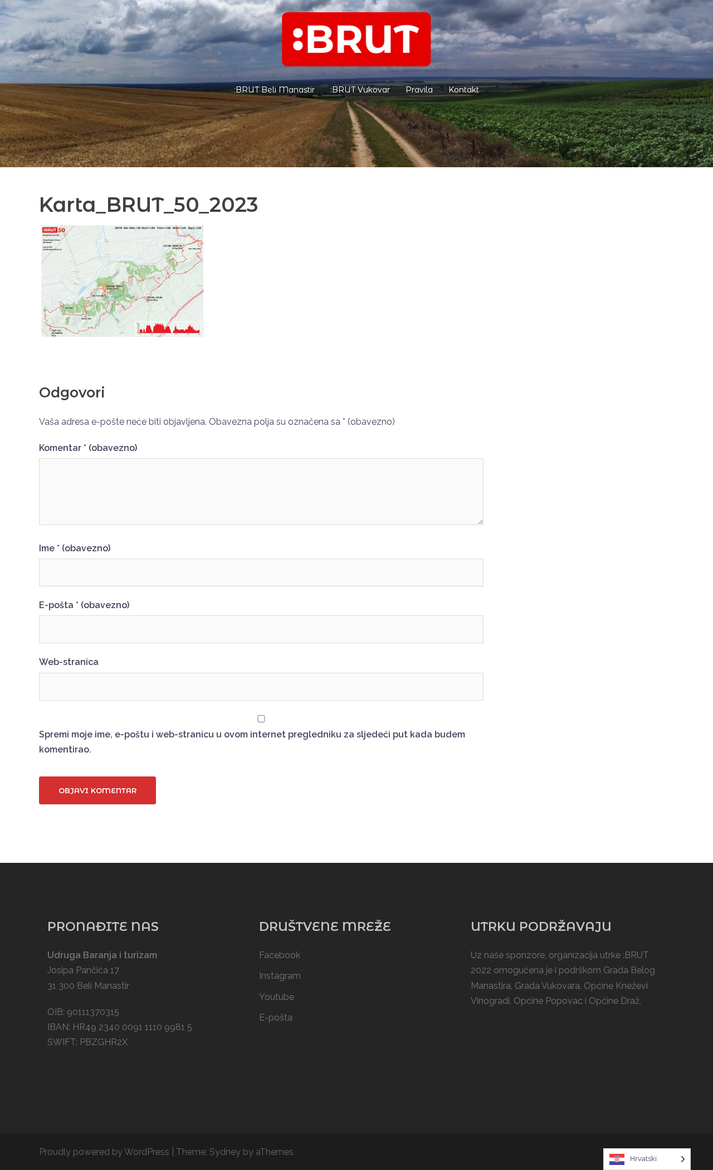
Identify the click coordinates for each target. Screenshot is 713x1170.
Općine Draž (614, 1001)
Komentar (88, 448)
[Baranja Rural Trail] (356, 42)
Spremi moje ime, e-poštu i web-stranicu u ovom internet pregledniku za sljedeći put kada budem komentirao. (252, 742)
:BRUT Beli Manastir (274, 90)
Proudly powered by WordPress (104, 1152)
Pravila (419, 90)
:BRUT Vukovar (360, 90)
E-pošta (84, 605)
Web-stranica (69, 662)
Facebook (279, 955)
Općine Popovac (548, 1001)
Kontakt (463, 90)
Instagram (280, 975)
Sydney (225, 1152)
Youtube (276, 997)
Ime (74, 548)
